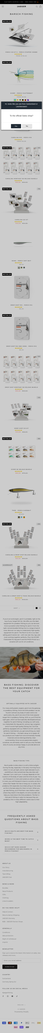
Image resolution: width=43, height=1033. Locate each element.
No (27, 126)
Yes (16, 126)
